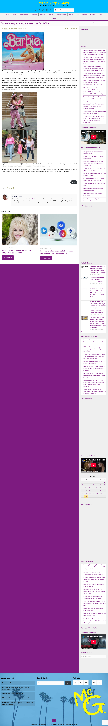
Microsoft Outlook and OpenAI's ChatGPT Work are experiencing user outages (94, 375)
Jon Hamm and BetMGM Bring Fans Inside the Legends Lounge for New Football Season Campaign (98, 269)
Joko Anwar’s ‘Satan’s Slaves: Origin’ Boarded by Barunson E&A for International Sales (94, 106)
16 (82, 490)
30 (82, 496)
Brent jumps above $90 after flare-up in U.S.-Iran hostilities (94, 362)
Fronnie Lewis (8, 28)
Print (73, 182)
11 (90, 487)
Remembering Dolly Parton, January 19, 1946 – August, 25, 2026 (16, 688)
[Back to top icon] (54, 720)
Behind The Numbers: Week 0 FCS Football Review (93, 585)
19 (93, 490)
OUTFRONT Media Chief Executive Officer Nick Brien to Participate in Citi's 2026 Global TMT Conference (97, 293)
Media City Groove (54, 3)
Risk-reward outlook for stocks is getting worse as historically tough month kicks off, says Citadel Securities (93, 383)
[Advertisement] (93, 233)
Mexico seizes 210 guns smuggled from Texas (93, 194)
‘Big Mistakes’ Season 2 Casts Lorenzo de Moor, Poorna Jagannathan (94, 112)
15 (104, 487)
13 (97, 487)
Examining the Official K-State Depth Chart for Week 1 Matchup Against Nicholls (94, 579)
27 (97, 493)
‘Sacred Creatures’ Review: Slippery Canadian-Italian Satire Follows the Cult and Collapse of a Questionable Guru (94, 60)
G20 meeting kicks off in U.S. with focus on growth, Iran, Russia (93, 179)
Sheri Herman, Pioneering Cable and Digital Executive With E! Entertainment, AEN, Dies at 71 (94, 82)
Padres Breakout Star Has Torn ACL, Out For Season (94, 609)
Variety (83, 47)
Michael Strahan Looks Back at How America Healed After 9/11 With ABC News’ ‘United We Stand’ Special (94, 52)
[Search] (68, 683)
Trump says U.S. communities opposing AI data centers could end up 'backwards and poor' (94, 391)
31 (86, 496)
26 (93, 493)
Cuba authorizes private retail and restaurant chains (93, 189)
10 (86, 487)
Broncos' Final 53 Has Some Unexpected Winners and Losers (93, 573)
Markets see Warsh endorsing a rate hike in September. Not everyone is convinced (94, 368)
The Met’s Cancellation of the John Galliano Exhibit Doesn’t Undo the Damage (93, 99)
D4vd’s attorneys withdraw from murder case (93, 157)
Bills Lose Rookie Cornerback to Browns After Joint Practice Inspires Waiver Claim (94, 591)
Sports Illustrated (87, 561)
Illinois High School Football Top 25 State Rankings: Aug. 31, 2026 (93, 597)
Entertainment (103, 23)
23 (82, 493)
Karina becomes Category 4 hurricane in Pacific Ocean (94, 174)
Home (94, 23)
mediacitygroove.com (36, 199)
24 (86, 493)
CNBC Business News (89, 336)
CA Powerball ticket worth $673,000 (13, 693)
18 (90, 490)
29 (104, 493)
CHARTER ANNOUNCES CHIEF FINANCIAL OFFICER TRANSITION (97, 279)
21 (101, 490)
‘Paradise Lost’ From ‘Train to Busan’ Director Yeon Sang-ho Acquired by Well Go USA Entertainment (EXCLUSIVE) (93, 119)
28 (101, 493)
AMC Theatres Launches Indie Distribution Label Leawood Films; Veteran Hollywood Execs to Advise (93, 68)
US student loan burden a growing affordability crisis (17, 698)
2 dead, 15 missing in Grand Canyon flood (94, 184)
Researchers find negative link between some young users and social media (17, 703)
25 (90, 493)
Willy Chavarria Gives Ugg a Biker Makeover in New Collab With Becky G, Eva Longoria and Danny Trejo (94, 75)
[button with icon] (75, 682)
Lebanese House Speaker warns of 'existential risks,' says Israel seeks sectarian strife (93, 163)
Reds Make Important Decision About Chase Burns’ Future (94, 614)
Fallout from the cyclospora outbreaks (13, 683)
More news (84, 332)
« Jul (82, 500)
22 (104, 490)
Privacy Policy (72, 724)
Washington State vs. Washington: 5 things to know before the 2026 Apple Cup (94, 603)
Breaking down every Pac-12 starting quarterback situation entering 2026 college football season (94, 567)
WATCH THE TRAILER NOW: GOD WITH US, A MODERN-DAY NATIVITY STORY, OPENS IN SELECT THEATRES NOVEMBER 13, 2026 (97, 307)
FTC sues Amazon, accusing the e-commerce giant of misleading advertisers (93, 349)
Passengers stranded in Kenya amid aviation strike (93, 152)
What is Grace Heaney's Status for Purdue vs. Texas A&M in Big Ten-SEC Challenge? (94, 621)
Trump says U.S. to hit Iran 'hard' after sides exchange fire (94, 169)
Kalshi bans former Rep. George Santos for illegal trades (92, 200)
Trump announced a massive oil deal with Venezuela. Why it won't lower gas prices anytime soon (94, 356)
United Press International (90, 147)
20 (97, 490)
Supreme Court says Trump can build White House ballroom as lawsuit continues (94, 342)
